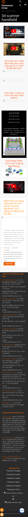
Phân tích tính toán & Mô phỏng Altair (13, 446)
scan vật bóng (16, 258)
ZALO (13, 496)
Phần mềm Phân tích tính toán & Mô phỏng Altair (13, 426)
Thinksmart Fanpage (13, 471)
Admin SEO (15, 248)
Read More (9, 263)
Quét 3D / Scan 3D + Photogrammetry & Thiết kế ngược (13, 439)
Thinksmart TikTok (13, 489)
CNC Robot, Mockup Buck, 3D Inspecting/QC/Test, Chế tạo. (11, 450)
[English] (21, 2)
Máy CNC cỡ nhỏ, (12, 424)
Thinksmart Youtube (13, 474)
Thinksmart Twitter (13, 482)
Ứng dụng (7, 250)
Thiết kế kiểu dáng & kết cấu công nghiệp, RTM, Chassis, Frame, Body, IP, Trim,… (13, 443)
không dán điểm (18, 252)
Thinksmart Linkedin (13, 478)
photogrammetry (9, 258)
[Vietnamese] (21, 6)
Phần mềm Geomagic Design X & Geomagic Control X (14, 429)
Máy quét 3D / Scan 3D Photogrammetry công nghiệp (13, 422)
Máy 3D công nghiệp (12, 420)
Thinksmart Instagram (13, 486)
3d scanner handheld (9, 252)
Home (3, 11)
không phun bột (7, 254)
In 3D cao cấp (19, 447)
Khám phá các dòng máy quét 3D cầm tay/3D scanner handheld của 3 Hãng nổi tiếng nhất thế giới (14, 207)
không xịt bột (14, 254)
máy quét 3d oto (11, 256)
